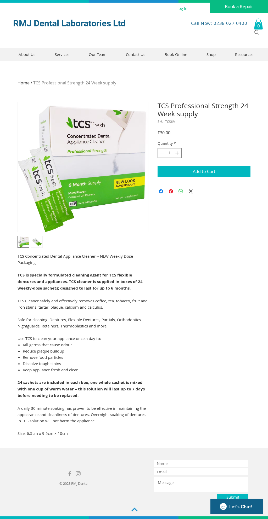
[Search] (256, 32)
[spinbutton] (169, 153)
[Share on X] (191, 191)
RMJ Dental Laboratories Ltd (69, 23)
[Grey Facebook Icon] (69, 473)
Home (24, 83)
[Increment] (177, 153)
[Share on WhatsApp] (181, 191)
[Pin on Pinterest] (171, 191)
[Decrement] (161, 153)
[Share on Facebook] (161, 191)
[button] (258, 24)
